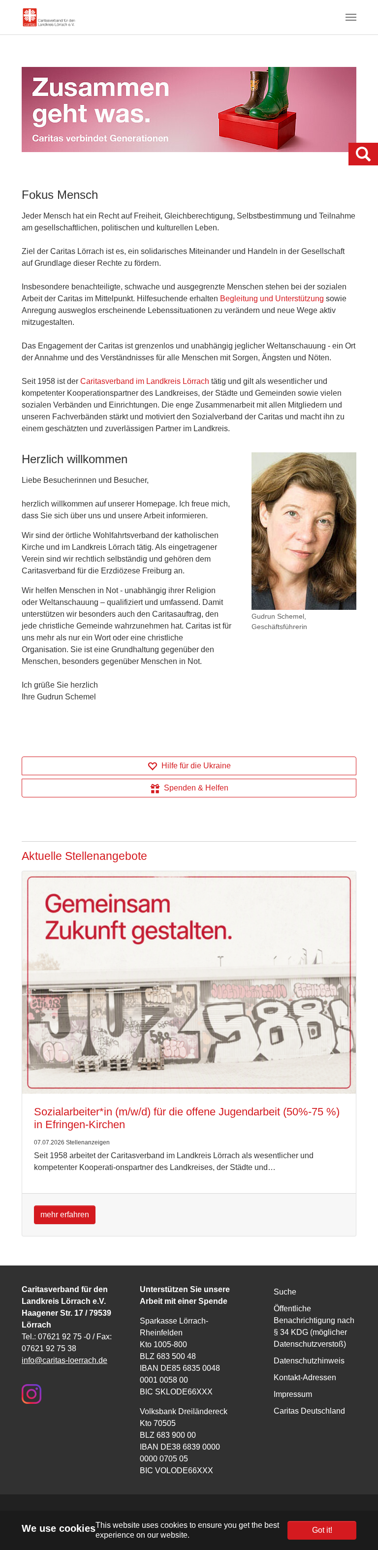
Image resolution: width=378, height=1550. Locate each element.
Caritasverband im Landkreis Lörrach (144, 381)
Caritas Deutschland (309, 1411)
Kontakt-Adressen (305, 1377)
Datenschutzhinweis (309, 1361)
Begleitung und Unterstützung (272, 298)
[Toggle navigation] (351, 17)
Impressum (293, 1394)
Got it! (322, 1530)
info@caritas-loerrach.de (64, 1360)
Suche (285, 1292)
